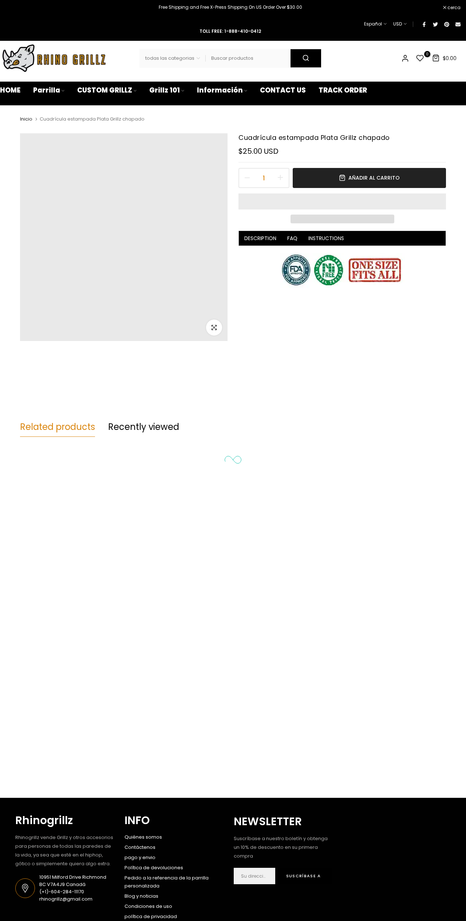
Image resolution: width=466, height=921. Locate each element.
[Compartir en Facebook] (424, 24)
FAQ (292, 238)
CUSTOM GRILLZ (104, 90)
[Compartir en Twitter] (435, 24)
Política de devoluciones (154, 867)
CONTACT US (283, 90)
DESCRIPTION (260, 238)
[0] (420, 58)
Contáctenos (140, 847)
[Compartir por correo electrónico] (458, 24)
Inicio (26, 119)
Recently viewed (143, 427)
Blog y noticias (141, 896)
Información (220, 90)
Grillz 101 (164, 90)
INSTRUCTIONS (326, 238)
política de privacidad (151, 916)
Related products (57, 427)
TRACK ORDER (343, 90)
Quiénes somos (143, 837)
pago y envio (140, 857)
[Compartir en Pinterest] (446, 24)
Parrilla (46, 90)
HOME (10, 90)
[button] (342, 201)
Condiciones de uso (148, 906)
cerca (10, 7)
